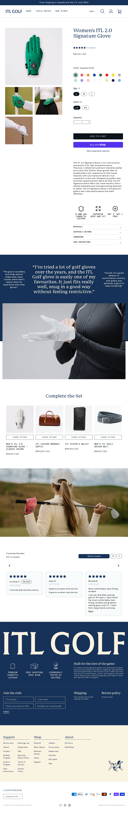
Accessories (54, 747)
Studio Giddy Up (118, 805)
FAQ (19, 751)
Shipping (80, 693)
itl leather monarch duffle (47, 445)
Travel (36, 758)
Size (75, 88)
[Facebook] (65, 805)
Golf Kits (52, 755)
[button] (102, 11)
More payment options (98, 151)
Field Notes (69, 747)
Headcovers (54, 751)
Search (6, 747)
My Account (8, 743)
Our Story (69, 743)
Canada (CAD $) (11, 796)
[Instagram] (60, 805)
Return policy (111, 693)
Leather (52, 743)
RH (85, 107)
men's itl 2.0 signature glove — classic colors (17, 446)
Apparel (37, 762)
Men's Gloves (39, 747)
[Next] (118, 566)
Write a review (94, 556)
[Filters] (113, 556)
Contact (6, 751)
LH (77, 107)
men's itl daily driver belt (103, 445)
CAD (91, 11)
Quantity (77, 117)
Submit (6, 712)
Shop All (37, 743)
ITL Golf (13, 805)
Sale (50, 763)
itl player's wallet (77, 444)
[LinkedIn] (69, 805)
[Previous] (10, 566)
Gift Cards (53, 759)
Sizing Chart (23, 747)
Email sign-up (23, 743)
